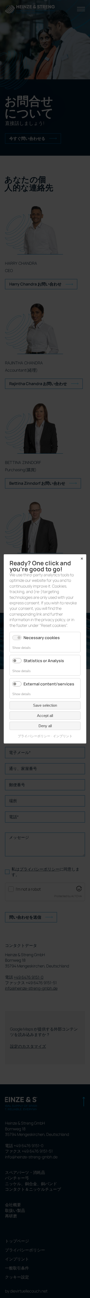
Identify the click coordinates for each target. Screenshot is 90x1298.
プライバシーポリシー (34, 736)
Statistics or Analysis (44, 661)
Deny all (45, 726)
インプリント (62, 736)
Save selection (45, 705)
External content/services (49, 684)
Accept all (45, 716)
